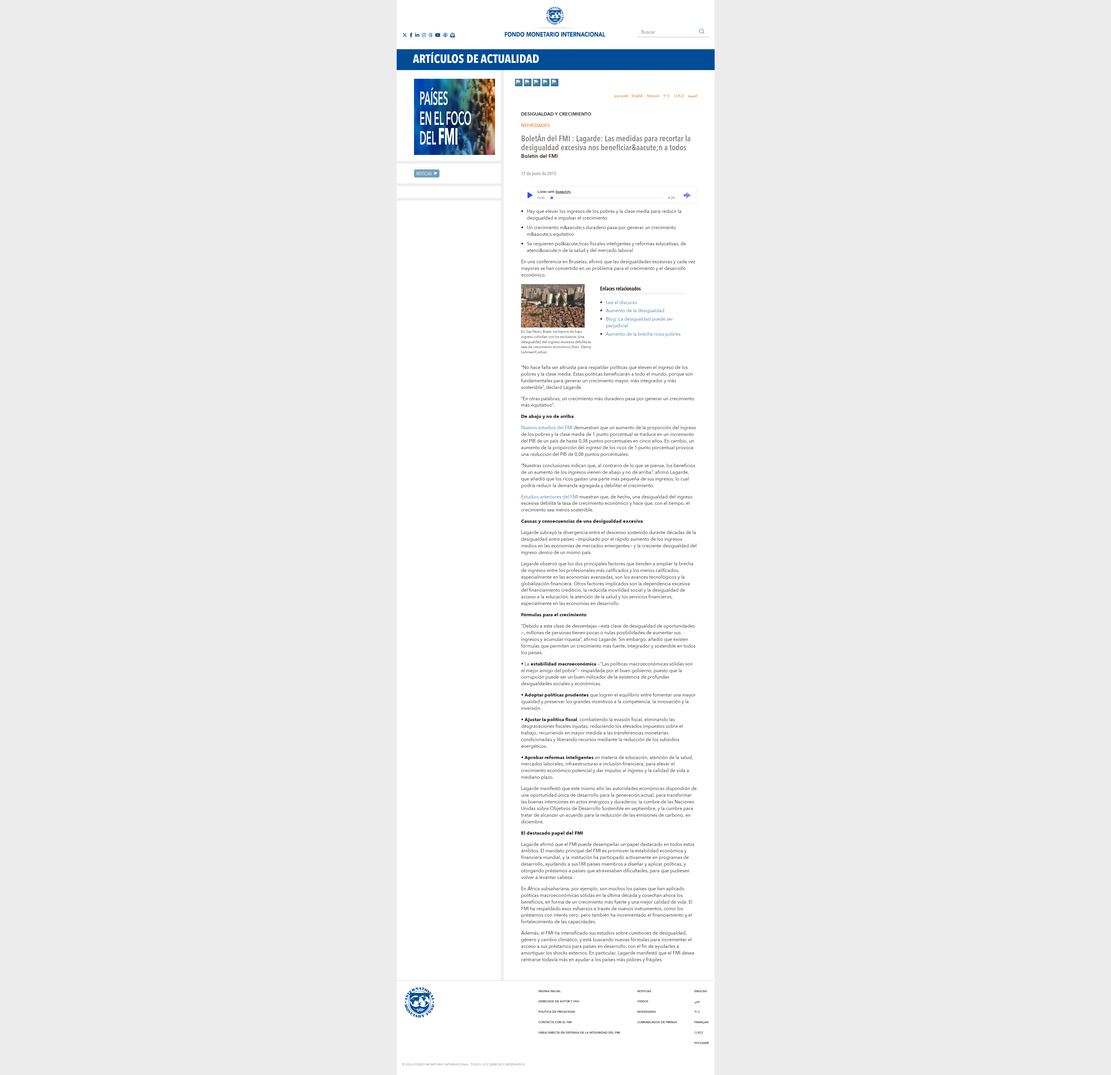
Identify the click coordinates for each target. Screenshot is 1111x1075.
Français (701, 1022)
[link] (519, 82)
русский (621, 96)
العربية (692, 96)
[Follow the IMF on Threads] (430, 35)
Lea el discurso (621, 303)
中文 (666, 96)
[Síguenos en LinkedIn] (417, 35)
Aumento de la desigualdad (635, 311)
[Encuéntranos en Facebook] (411, 35)
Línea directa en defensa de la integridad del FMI (579, 1032)
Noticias (424, 173)
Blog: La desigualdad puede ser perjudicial (639, 322)
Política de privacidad (556, 1011)
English (637, 96)
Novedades (535, 125)
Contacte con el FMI (555, 1022)
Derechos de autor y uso (558, 1001)
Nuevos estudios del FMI (547, 428)
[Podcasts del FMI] (445, 35)
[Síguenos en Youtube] (437, 35)
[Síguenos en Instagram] (424, 35)
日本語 (679, 96)
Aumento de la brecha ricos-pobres (643, 334)
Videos (642, 1001)
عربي (697, 1001)
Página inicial (549, 991)
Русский (701, 1043)
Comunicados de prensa (657, 1022)
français (653, 96)
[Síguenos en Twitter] (404, 35)
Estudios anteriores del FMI (549, 497)
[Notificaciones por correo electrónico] (452, 35)
